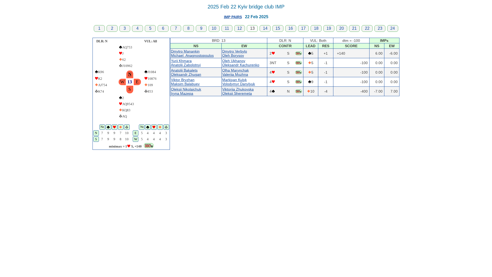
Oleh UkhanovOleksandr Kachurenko (240, 63)
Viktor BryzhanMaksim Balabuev (185, 82)
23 (380, 28)
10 (214, 28)
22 (367, 28)
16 (290, 28)
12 (239, 28)
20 (341, 28)
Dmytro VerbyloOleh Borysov (234, 53)
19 (328, 28)
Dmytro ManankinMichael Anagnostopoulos (192, 53)
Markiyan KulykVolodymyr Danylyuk (238, 82)
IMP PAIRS (233, 17)
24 (392, 28)
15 (277, 28)
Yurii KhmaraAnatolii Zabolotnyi (186, 63)
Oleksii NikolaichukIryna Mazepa (186, 91)
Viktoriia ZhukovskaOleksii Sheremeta (238, 91)
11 (227, 28)
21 (354, 28)
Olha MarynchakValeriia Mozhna (235, 72)
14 (265, 28)
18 (316, 28)
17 (303, 28)
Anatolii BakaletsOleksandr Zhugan (186, 72)
